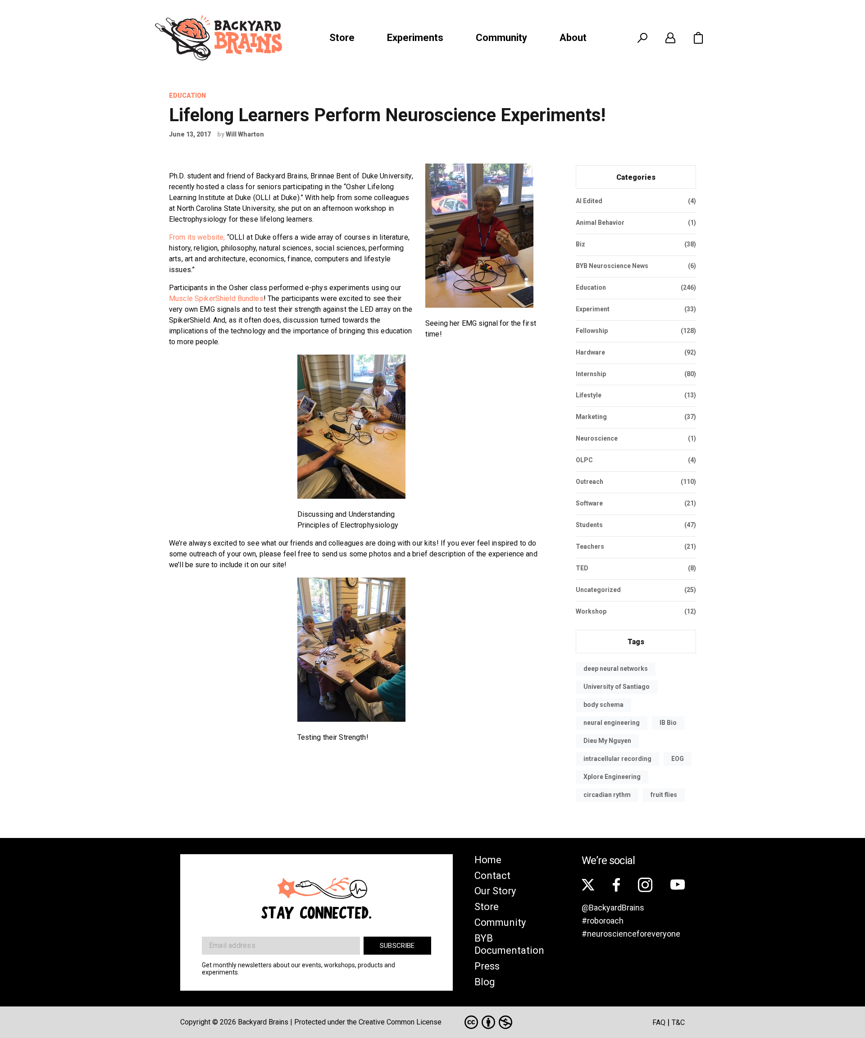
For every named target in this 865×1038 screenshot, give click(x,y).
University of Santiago (616, 686)
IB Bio (668, 722)
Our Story (495, 891)
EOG (677, 758)
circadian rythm (607, 794)
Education (187, 95)
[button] (698, 38)
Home (487, 859)
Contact (492, 875)
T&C (678, 1022)
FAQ (658, 1022)
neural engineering (611, 722)
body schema (603, 704)
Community (501, 37)
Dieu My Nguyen (607, 740)
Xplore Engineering (612, 776)
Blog (484, 982)
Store (342, 37)
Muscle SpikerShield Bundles (216, 298)
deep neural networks (615, 668)
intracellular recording (617, 758)
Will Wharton (245, 134)
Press (487, 966)
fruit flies (664, 794)
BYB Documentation (509, 944)
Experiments (415, 37)
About (573, 37)
